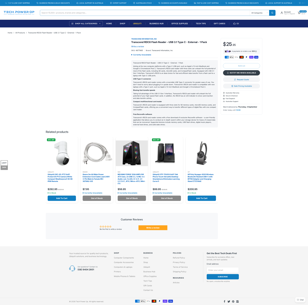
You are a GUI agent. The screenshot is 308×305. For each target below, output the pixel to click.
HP (189, 172)
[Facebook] (224, 301)
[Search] (272, 13)
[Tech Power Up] (19, 13)
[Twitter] (229, 301)
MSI (119, 172)
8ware (85, 172)
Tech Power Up (82, 301)
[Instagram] (237, 301)
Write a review (137, 46)
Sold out (241, 66)
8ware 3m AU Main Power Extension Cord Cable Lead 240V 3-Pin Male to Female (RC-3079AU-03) (96, 177)
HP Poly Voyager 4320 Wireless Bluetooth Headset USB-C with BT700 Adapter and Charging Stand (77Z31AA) (201, 177)
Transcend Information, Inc (144, 39)
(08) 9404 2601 (86, 269)
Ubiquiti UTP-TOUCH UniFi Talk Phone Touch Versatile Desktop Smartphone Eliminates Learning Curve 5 (166, 177)
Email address (213, 264)
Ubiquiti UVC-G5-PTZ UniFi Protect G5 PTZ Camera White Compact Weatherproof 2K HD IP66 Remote (60, 177)
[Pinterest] (233, 301)
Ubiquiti (51, 172)
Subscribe (223, 277)
